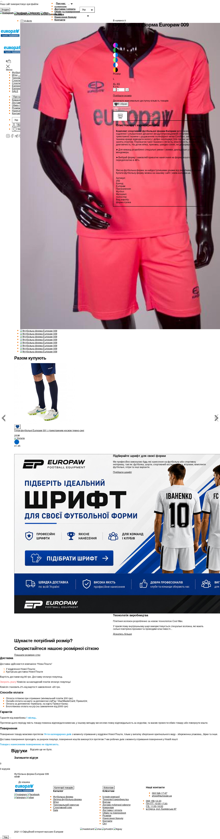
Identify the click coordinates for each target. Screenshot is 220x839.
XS (118, 84)
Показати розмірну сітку (27, 655)
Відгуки (106, 802)
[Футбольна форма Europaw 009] (38, 330)
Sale (55, 810)
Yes (6, 837)
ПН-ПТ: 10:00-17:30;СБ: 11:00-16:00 (157, 805)
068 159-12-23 (153, 801)
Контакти (107, 821)
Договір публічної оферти (117, 804)
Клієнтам (108, 787)
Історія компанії (111, 796)
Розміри (59, 14)
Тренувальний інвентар (66, 804)
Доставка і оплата (64, 9)
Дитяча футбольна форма (67, 799)
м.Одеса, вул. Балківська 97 (161, 809)
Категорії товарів (63, 787)
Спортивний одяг (62, 807)
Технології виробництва (116, 799)
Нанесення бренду (65, 17)
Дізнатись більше (122, 634)
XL (114, 84)
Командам (108, 807)
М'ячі (56, 802)
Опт (105, 823)
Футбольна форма (63, 796)
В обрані (122, 104)
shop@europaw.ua (162, 795)
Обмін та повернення (67, 11)
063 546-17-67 (159, 793)
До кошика (124, 108)
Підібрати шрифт (122, 472)
